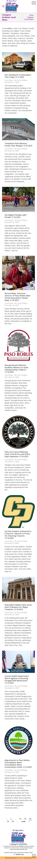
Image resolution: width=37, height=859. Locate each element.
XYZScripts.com (28, 857)
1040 (23, 821)
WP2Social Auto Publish (11, 857)
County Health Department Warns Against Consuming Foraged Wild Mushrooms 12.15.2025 (17, 679)
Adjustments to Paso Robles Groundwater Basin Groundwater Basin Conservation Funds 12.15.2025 (18, 763)
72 (25, 819)
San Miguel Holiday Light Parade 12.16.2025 (16, 216)
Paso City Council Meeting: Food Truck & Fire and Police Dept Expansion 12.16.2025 (17, 454)
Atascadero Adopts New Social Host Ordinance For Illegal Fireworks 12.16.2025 (18, 607)
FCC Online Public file (23, 847)
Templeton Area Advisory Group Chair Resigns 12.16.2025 (18, 144)
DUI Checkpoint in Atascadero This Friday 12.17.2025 (18, 76)
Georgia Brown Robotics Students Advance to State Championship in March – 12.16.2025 (16, 368)
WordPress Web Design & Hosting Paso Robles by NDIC (18, 852)
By (21, 80)
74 (8, 821)
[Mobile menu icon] (34, 3)
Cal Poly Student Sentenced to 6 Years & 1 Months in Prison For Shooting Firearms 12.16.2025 (18, 534)
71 (20, 819)
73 (30, 819)
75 (13, 821)
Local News (9, 80)
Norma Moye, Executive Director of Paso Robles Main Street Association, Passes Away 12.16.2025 (17, 296)
